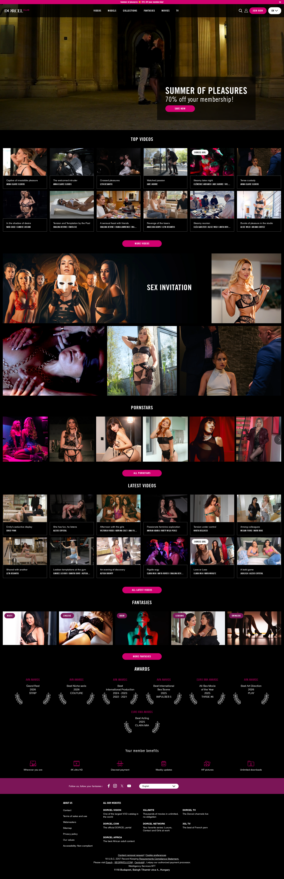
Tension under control (205, 526)
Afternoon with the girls (112, 526)
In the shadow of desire (18, 223)
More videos (142, 243)
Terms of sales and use (75, 816)
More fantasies (142, 656)
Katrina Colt (121, 530)
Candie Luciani (24, 227)
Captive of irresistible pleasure (22, 180)
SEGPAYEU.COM (124, 862)
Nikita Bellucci (201, 530)
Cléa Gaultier (200, 227)
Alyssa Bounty (88, 573)
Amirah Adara (153, 530)
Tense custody (247, 180)
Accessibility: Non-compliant (78, 845)
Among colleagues (250, 526)
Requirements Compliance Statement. (159, 858)
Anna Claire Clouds (15, 184)
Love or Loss (200, 569)
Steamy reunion (202, 223)
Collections (130, 10)
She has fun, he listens (65, 526)
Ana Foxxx (133, 530)
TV (177, 10)
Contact (67, 810)
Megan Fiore (246, 530)
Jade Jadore (152, 184)
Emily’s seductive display (19, 526)
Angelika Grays (154, 227)
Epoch (109, 862)
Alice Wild (213, 227)
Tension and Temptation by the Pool (71, 223)
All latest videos (142, 589)
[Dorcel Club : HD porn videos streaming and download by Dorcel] (17, 10)
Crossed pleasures (110, 180)
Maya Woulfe (210, 573)
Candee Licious (60, 573)
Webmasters (69, 822)
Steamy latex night (203, 180)
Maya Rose (258, 530)
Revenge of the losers (158, 223)
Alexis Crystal (60, 530)
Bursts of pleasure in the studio (256, 223)
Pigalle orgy (153, 569)
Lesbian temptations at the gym (69, 569)
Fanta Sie (73, 227)
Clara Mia (151, 573)
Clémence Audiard (202, 184)
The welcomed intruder (65, 180)
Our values (68, 840)
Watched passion (156, 180)
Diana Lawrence (123, 227)
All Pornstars (142, 473)
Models (112, 10)
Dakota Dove (74, 573)
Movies (166, 10)
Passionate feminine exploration (163, 526)
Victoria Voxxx (107, 530)
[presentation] (279, 440)
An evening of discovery (112, 569)
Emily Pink (11, 530)
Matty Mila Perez (169, 530)
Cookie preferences (156, 855)
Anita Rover (224, 227)
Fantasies (149, 10)
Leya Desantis (106, 184)
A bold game (247, 569)
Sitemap (67, 828)
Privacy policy (70, 834)
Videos (97, 10)
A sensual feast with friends (114, 223)
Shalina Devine (60, 227)
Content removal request (131, 855)
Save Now (180, 108)
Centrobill (139, 862)
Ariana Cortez (258, 227)
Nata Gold (10, 227)
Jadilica (244, 573)
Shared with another (17, 569)
